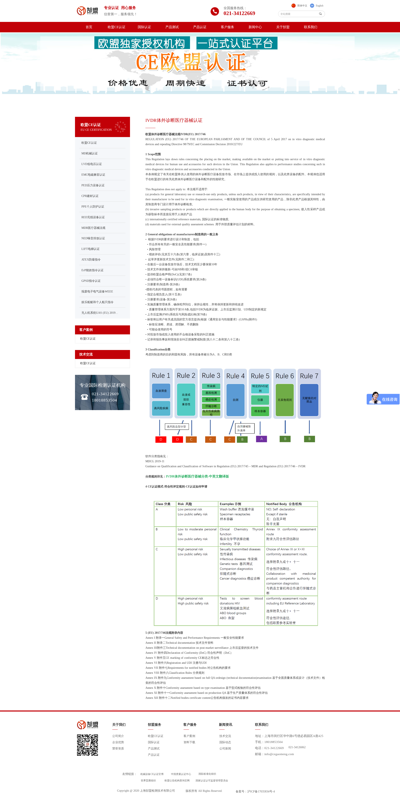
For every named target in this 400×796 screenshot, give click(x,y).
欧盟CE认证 (116, 27)
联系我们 (310, 27)
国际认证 (144, 27)
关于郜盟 (283, 27)
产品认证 (199, 27)
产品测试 (172, 27)
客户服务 (227, 27)
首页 (89, 27)
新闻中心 (255, 27)
